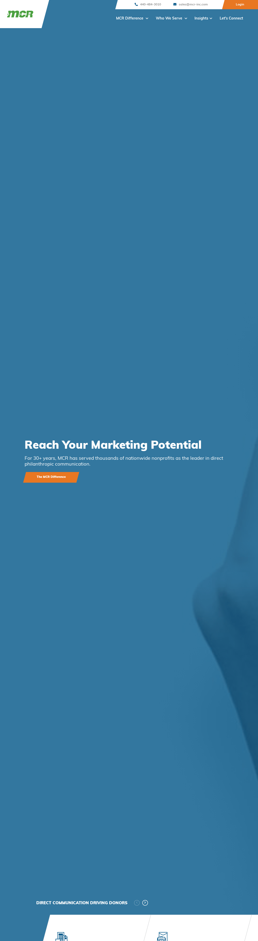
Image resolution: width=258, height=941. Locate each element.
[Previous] (137, 903)
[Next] (145, 903)
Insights (201, 18)
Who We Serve (169, 18)
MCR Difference (130, 18)
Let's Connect (231, 18)
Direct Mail (121, 446)
